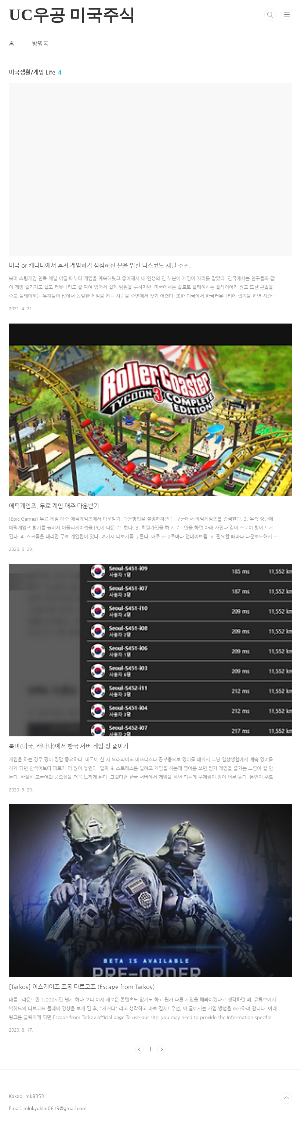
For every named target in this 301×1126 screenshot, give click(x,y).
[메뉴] (286, 14)
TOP (286, 1098)
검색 (270, 14)
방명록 (40, 43)
